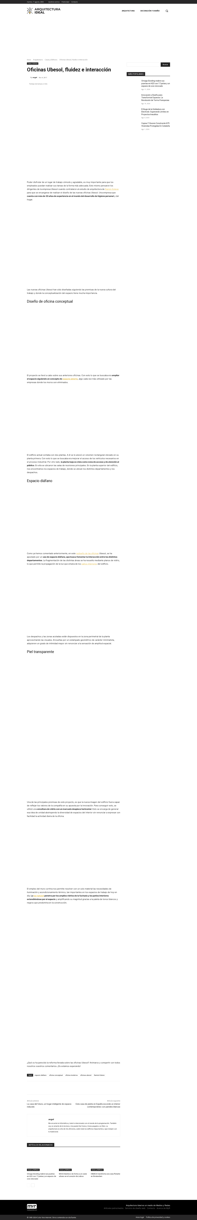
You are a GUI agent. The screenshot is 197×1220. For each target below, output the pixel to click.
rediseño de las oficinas (87, 553)
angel (35, 77)
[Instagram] (164, 1)
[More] (107, 90)
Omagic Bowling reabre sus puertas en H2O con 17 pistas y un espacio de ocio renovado (41, 1176)
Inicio (29, 60)
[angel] (28, 77)
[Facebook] (161, 1)
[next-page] (33, 1185)
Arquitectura (38, 60)
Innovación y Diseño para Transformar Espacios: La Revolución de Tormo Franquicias (155, 97)
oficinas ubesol (85, 1075)
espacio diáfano (41, 1075)
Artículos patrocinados (113, 1208)
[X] (168, 1)
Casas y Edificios (51, 60)
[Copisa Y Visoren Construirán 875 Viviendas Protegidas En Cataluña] (133, 126)
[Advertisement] (98, 35)
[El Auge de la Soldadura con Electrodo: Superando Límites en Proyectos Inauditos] (133, 112)
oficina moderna (71, 1075)
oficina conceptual (56, 1075)
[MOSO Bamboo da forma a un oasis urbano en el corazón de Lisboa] (73, 1160)
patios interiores (89, 564)
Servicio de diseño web (135, 1208)
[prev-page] (28, 1185)
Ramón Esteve (112, 189)
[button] (167, 11)
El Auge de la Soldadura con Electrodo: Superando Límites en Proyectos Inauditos (155, 111)
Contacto (151, 1208)
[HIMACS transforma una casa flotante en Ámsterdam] (105, 1160)
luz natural (39, 895)
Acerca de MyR (163, 1208)
